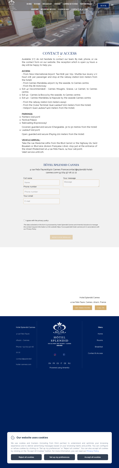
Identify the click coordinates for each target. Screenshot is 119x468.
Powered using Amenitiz (59, 368)
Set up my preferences (59, 457)
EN (50, 363)
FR (54, 363)
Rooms (37, 4)
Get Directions (82, 307)
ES (58, 363)
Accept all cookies (92, 457)
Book (103, 5)
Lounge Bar (63, 9)
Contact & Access (79, 9)
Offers (57, 4)
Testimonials (86, 4)
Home (29, 4)
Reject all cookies (26, 457)
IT (61, 363)
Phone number (30, 186)
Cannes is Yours (70, 4)
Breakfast (47, 4)
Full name (27, 178)
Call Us (100, 307)
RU (69, 363)
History (34, 9)
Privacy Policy (93, 451)
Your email (28, 196)
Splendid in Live (48, 9)
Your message (69, 178)
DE (65, 363)
